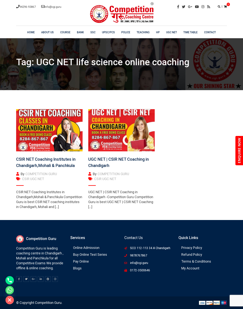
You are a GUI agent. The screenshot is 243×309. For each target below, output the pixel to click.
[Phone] (10, 280)
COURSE (65, 32)
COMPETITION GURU (41, 174)
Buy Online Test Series (90, 255)
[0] (225, 6)
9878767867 (138, 255)
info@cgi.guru (53, 6)
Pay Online (81, 261)
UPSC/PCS (108, 32)
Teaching (143, 32)
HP (158, 32)
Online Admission (86, 248)
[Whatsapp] (10, 290)
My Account (190, 268)
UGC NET (171, 32)
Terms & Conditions (196, 261)
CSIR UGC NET (33, 179)
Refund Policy (191, 255)
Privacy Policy (191, 248)
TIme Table (190, 32)
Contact (210, 32)
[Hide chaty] (10, 300)
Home (31, 32)
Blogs (77, 268)
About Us (47, 32)
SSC (92, 32)
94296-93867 (28, 6)
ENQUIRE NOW (239, 150)
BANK (80, 32)
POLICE (125, 32)
